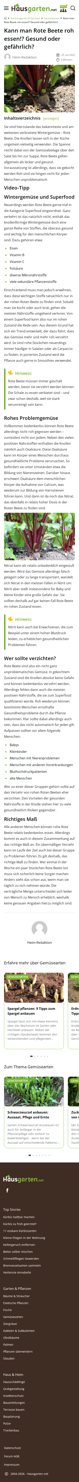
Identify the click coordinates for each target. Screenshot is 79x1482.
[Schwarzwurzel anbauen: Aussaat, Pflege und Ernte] (34, 1092)
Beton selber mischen (18, 1252)
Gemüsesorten (13, 1317)
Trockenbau (11, 1430)
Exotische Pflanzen (15, 1303)
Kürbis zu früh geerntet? (19, 1224)
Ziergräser (10, 1324)
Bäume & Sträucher (16, 1296)
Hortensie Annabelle (17, 1272)
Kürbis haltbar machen (19, 1217)
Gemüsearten (51, 18)
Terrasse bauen (14, 1409)
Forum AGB (11, 1456)
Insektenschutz (13, 1396)
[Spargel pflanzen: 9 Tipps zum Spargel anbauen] (34, 988)
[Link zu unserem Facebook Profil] (7, 1190)
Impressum (11, 1465)
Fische (7, 1310)
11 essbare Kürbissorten (19, 1231)
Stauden (9, 1358)
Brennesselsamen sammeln (22, 1265)
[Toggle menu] (6, 8)
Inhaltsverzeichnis (31, 118)
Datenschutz (12, 1448)
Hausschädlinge (14, 1382)
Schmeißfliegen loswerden (21, 1258)
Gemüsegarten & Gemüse (25, 18)
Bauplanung (11, 1416)
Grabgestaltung (13, 1389)
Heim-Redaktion (24, 57)
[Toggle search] (72, 8)
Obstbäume (11, 1338)
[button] (31, 1056)
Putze (7, 1423)
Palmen (8, 1344)
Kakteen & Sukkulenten (19, 1331)
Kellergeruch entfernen (19, 1245)
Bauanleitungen (14, 1403)
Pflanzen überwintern (18, 1351)
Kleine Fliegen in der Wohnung (24, 1238)
